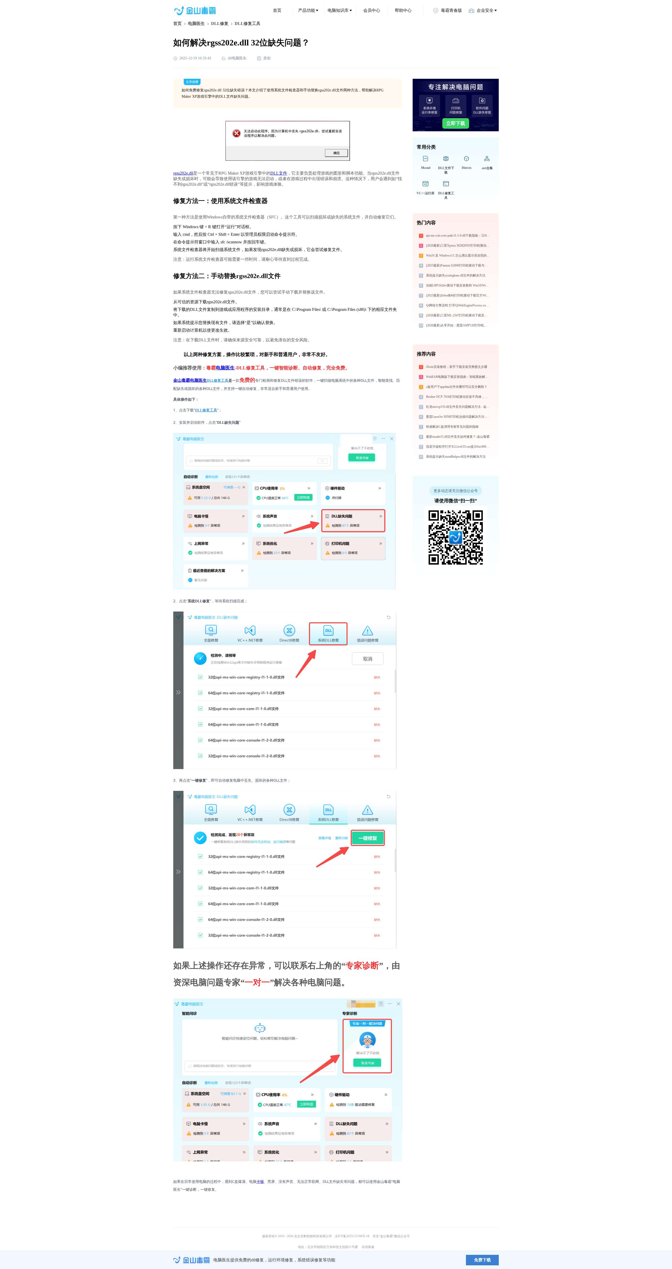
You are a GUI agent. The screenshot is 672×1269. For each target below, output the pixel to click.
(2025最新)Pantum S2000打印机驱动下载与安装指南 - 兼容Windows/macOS (458, 265)
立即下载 (455, 123)
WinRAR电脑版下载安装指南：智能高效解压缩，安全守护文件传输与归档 (458, 377)
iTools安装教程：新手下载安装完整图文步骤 (456, 367)
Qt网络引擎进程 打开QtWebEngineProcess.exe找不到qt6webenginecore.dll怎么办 (458, 305)
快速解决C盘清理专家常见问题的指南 (452, 427)
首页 (277, 10)
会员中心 (371, 10)
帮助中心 (403, 10)
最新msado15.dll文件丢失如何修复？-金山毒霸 (458, 436)
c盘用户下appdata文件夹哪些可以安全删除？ (456, 387)
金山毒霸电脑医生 (190, 380)
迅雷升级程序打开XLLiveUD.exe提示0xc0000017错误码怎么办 (458, 446)
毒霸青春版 (451, 10)
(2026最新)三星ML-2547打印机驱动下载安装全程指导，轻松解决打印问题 (458, 315)
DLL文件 (278, 173)
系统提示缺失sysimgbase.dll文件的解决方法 (455, 275)
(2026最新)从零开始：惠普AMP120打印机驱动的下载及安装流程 (458, 325)
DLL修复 (219, 23)
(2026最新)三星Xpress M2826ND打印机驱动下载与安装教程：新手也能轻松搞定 (458, 245)
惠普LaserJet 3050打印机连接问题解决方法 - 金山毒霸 (458, 417)
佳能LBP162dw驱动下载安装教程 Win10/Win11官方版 (458, 285)
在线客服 (368, 1247)
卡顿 (260, 1181)
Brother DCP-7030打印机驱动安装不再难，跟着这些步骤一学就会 (458, 397)
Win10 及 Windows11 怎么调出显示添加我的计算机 (458, 255)
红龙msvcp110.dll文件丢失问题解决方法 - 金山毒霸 (458, 407)
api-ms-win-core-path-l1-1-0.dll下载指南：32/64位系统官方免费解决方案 (458, 235)
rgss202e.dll (183, 173)
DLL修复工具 (217, 380)
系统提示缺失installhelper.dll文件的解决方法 (456, 456)
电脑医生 (196, 23)
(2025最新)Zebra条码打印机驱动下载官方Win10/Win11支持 (458, 295)
